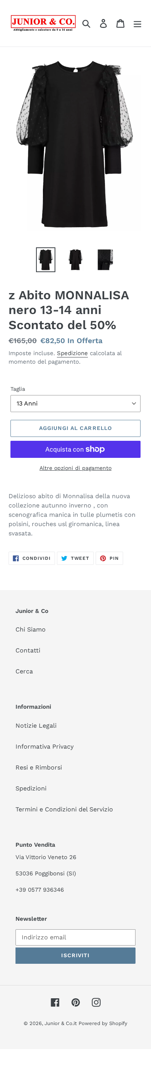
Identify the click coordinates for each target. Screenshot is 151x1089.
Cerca (24, 671)
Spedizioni (30, 788)
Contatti (27, 650)
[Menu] (137, 23)
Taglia (17, 389)
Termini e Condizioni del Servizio (64, 809)
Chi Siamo (30, 629)
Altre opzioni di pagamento (75, 468)
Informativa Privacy (44, 746)
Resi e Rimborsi (38, 767)
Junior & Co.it (61, 1023)
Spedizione (72, 353)
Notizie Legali (36, 725)
